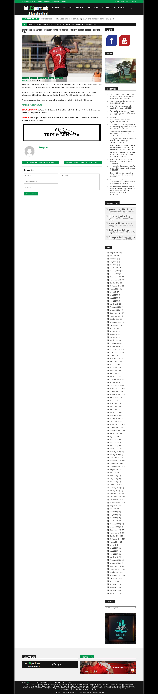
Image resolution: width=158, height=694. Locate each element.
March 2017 (114, 593)
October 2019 (114, 500)
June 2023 (113, 367)
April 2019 (113, 518)
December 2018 (115, 530)
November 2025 (115, 280)
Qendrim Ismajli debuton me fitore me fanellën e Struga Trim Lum (122, 133)
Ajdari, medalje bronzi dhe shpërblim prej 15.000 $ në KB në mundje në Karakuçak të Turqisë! (122, 147)
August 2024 (114, 325)
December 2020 (115, 458)
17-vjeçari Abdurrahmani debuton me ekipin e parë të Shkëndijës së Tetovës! (123, 140)
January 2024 (114, 346)
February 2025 (115, 307)
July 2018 (113, 545)
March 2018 (114, 557)
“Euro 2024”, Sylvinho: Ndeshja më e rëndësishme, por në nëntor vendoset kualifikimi (121, 211)
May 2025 (113, 298)
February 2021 (115, 452)
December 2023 (115, 349)
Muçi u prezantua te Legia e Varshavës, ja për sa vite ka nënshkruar (121, 225)
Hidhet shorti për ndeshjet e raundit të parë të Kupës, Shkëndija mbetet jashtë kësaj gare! (77, 19)
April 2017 (113, 590)
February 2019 (115, 524)
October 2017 (114, 572)
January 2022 (114, 418)
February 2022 (115, 415)
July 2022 (113, 400)
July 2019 (113, 509)
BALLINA (38, 24)
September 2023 (115, 358)
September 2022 (115, 394)
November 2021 (115, 424)
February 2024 (115, 343)
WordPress (47, 682)
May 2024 (113, 334)
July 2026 (113, 256)
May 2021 (113, 443)
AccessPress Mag (64, 682)
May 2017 (113, 587)
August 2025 (114, 289)
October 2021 (114, 427)
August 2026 (114, 253)
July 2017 (113, 581)
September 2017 (115, 575)
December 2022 (115, 385)
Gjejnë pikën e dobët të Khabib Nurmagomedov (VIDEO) (122, 238)
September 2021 (115, 430)
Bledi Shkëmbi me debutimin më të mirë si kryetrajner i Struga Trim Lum (42, 163)
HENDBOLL (80, 7)
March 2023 (114, 376)
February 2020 (115, 488)
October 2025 (114, 283)
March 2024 (114, 340)
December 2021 (115, 421)
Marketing (63, 1)
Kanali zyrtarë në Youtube (122, 1)
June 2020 (113, 476)
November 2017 (115, 569)
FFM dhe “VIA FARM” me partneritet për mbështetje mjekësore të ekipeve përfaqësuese (123, 127)
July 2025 (113, 292)
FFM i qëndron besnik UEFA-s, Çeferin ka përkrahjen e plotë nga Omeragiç (123, 167)
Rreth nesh (47, 1)
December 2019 (115, 494)
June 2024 (113, 331)
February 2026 (115, 271)
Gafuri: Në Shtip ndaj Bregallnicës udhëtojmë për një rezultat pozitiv (121, 174)
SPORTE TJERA (92, 7)
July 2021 (113, 436)
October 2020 (114, 464)
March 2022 (114, 412)
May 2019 (113, 515)
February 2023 (115, 379)
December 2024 (115, 313)
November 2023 (115, 352)
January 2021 (114, 455)
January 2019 (114, 527)
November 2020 (115, 461)
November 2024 (115, 316)
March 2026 (114, 268)
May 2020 (113, 479)
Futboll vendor (43, 78)
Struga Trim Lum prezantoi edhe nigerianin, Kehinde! (121, 107)
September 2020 (115, 467)
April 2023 (113, 373)
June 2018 (113, 548)
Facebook (133, 1)
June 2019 (113, 512)
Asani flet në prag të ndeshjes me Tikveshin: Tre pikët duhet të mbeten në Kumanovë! (122, 182)
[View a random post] (134, 7)
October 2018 (114, 536)
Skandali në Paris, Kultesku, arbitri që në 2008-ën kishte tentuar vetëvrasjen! (122, 232)
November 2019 (115, 497)
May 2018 (113, 551)
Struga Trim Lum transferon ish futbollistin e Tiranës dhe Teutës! (121, 160)
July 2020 (113, 473)
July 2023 (113, 364)
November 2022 (115, 388)
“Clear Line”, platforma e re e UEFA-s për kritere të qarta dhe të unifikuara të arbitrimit (122, 154)
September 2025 (115, 286)
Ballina (40, 1)
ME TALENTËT (119, 7)
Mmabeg (112, 237)
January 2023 (114, 382)
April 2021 (113, 446)
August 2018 (114, 542)
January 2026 (114, 274)
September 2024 (115, 322)
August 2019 (114, 506)
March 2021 (114, 449)
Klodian (112, 216)
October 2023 (114, 355)
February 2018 (115, 560)
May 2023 (113, 370)
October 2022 (114, 391)
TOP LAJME (58, 78)
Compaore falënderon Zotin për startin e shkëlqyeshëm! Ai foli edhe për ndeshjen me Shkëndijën (83, 163)
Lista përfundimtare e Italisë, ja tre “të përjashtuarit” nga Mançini (121, 218)
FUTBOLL (55, 7)
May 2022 (113, 406)
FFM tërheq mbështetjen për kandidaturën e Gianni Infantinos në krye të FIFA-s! (122, 120)
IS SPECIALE (106, 7)
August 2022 (114, 397)
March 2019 (114, 521)
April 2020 (113, 482)
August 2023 (114, 361)
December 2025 (115, 277)
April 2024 (113, 337)
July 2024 (113, 328)
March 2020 (114, 485)
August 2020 (114, 470)
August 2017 (114, 578)
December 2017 (115, 566)
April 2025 (113, 301)
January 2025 (114, 310)
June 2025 (113, 295)
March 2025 (114, 304)
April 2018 (113, 554)
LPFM (51, 78)
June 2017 (113, 584)
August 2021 (114, 433)
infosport (25, 80)
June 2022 (113, 403)
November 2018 (115, 533)
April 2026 (113, 265)
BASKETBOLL (67, 7)
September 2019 (115, 503)
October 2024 (114, 319)
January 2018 (114, 563)
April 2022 (113, 409)
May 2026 (113, 262)
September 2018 (115, 539)
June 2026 (113, 259)
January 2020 (114, 491)
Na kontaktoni (55, 1)
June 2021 (113, 439)
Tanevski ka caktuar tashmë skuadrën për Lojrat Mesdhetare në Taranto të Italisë (123, 113)
